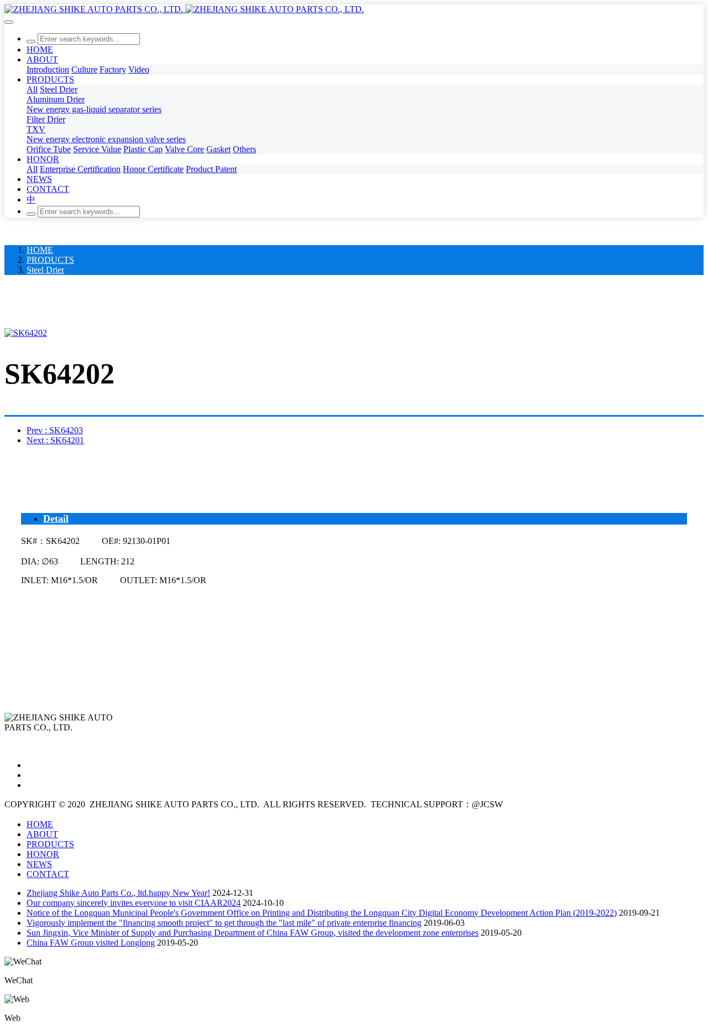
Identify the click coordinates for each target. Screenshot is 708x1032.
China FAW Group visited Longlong (91, 942)
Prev (55, 430)
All (32, 89)
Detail (56, 518)
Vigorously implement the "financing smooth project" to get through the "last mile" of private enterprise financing (224, 922)
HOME (40, 49)
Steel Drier (45, 269)
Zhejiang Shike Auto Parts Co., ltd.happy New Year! (118, 893)
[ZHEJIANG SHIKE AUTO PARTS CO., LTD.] (354, 9)
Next (55, 440)
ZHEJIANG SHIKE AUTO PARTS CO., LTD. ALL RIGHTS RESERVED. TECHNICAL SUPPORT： (281, 804)
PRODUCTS (50, 260)
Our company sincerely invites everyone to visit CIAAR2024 (134, 902)
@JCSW (487, 804)
